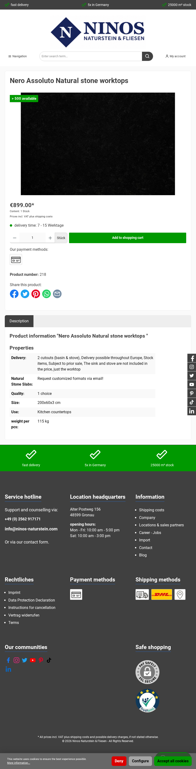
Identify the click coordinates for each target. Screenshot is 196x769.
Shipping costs (151, 510)
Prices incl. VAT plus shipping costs (31, 216)
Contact (145, 547)
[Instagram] (16, 660)
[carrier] (142, 594)
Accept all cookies (173, 761)
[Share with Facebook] (14, 293)
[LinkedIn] (8, 669)
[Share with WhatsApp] (46, 293)
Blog (143, 555)
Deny (119, 761)
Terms (13, 622)
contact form (36, 541)
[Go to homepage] (98, 32)
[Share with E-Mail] (57, 293)
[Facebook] (8, 660)
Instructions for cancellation (31, 607)
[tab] (19, 321)
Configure (140, 761)
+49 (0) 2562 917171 (23, 519)
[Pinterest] (40, 660)
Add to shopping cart (127, 238)
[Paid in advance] (16, 259)
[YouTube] (32, 660)
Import (144, 540)
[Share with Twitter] (25, 293)
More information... (18, 762)
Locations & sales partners (161, 525)
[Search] (147, 56)
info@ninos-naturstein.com (31, 528)
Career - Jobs (150, 532)
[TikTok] (49, 660)
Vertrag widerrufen (23, 615)
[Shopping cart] (192, 54)
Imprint (14, 592)
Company (147, 517)
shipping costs (79, 737)
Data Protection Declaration (31, 600)
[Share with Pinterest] (35, 293)
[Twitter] (24, 660)
